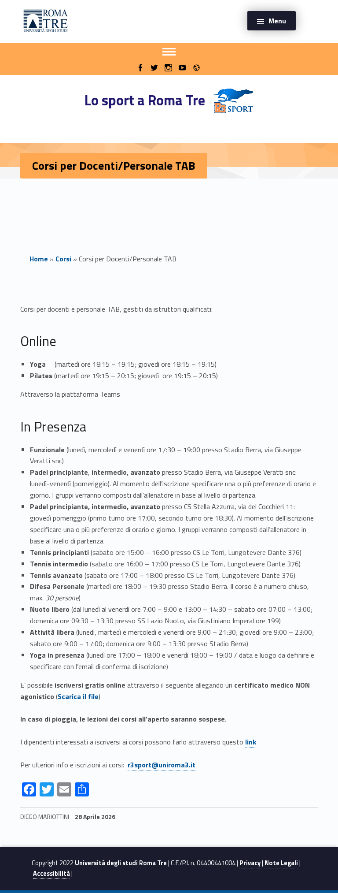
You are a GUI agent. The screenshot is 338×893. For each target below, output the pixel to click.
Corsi (63, 258)
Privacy (250, 863)
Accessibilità (51, 873)
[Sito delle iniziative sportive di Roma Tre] (45, 19)
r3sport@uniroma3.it (161, 764)
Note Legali (281, 863)
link (250, 742)
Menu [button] (277, 20)
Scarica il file (78, 696)
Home (38, 258)
